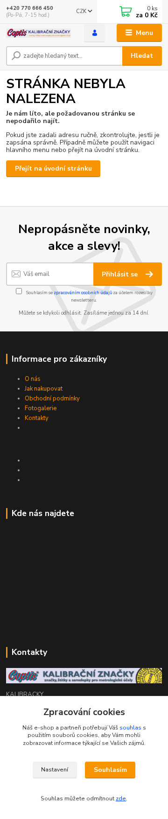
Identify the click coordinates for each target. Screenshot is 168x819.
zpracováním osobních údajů (83, 292)
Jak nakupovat (44, 389)
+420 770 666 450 (29, 8)
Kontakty (37, 418)
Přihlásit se (121, 274)
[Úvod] (38, 33)
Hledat (142, 55)
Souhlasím (110, 769)
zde (121, 798)
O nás (33, 379)
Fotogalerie (40, 408)
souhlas (130, 727)
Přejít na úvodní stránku (53, 168)
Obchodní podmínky (52, 398)
